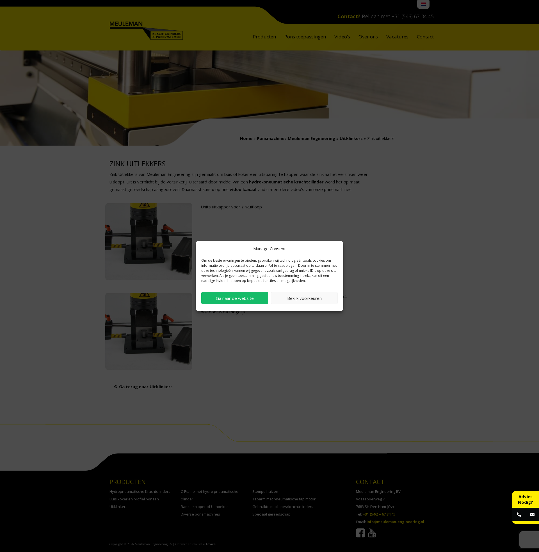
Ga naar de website (235, 298)
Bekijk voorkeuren (304, 298)
